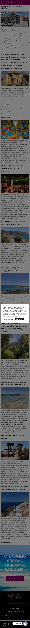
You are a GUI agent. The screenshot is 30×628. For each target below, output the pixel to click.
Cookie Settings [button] (9, 319)
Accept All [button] (19, 319)
